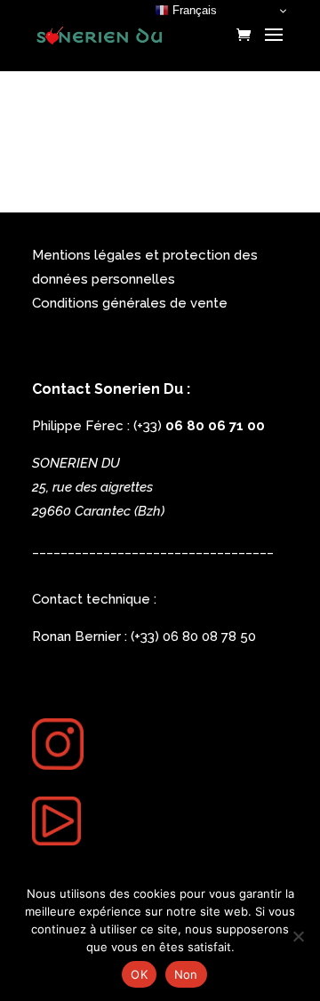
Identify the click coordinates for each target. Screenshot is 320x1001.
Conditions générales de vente (130, 303)
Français (193, 10)
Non (186, 974)
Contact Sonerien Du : (111, 388)
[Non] (298, 936)
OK (139, 974)
